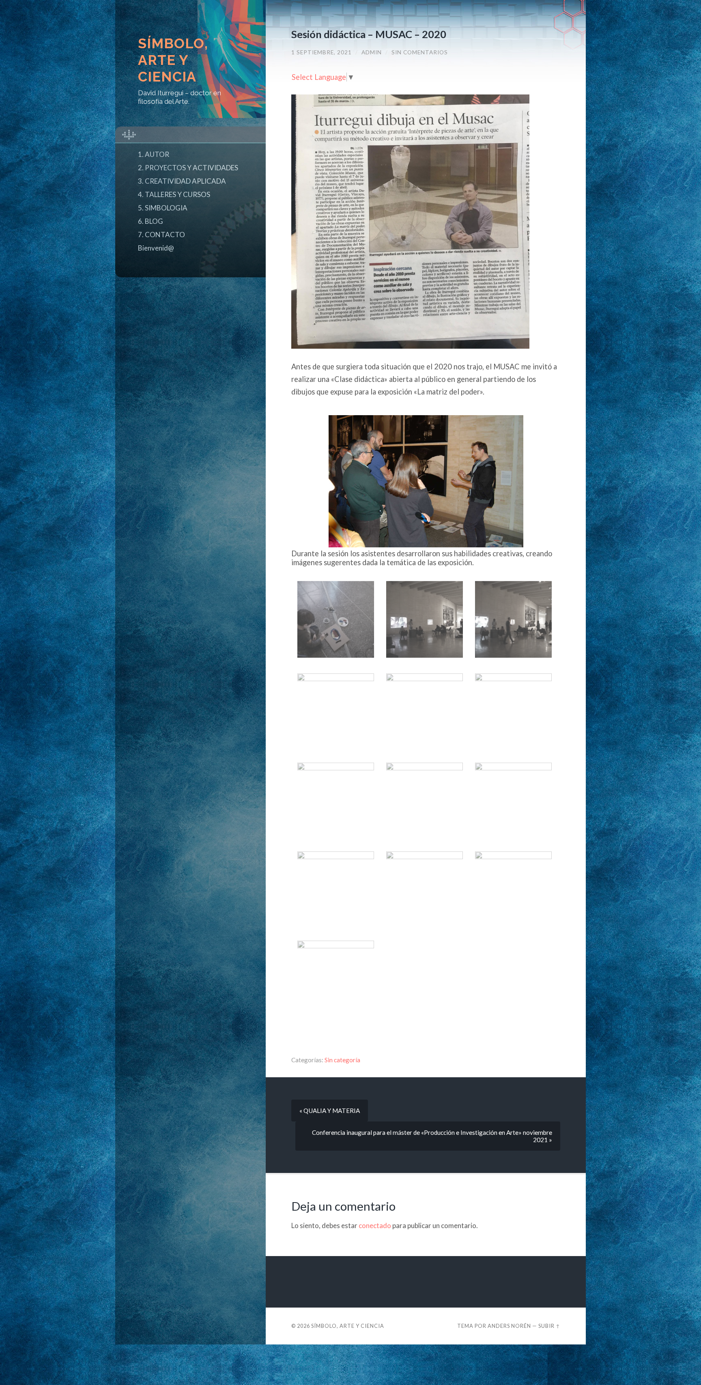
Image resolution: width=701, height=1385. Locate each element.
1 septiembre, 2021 (321, 52)
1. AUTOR (153, 154)
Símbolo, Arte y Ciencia (173, 60)
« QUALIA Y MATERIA (329, 1110)
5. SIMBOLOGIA (162, 208)
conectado (375, 1225)
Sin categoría (342, 1059)
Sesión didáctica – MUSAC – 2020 (368, 34)
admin (371, 52)
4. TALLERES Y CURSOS (174, 194)
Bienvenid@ (156, 248)
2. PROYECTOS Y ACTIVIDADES (188, 167)
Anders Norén (509, 1326)
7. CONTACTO (161, 234)
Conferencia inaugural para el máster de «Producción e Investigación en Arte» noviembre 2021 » (432, 1136)
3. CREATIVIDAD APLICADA (182, 181)
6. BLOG (150, 221)
